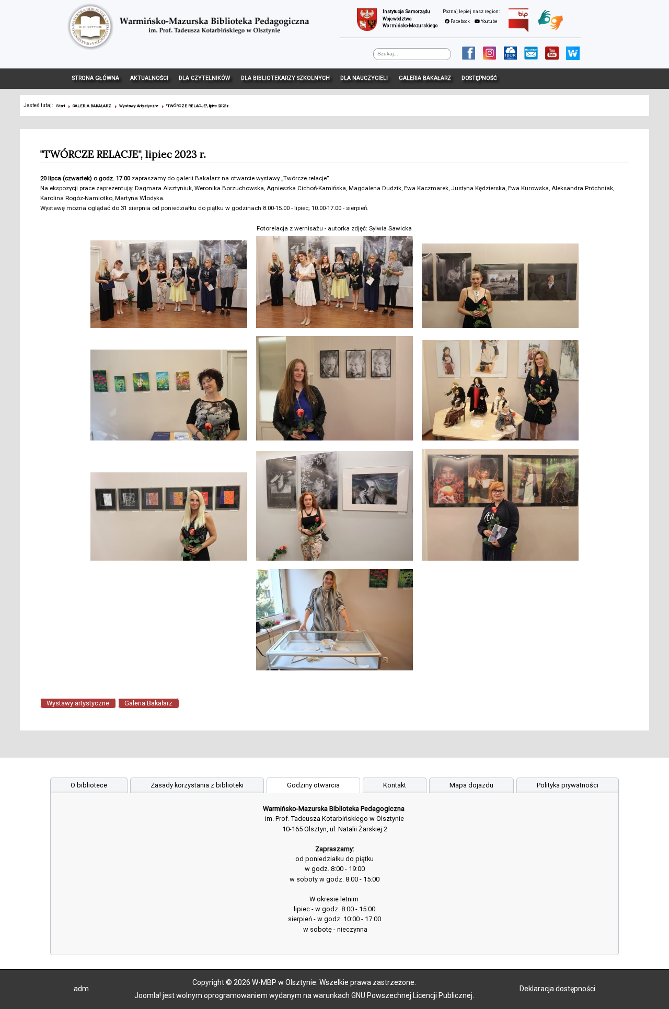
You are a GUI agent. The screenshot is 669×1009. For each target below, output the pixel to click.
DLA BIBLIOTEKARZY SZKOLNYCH (285, 78)
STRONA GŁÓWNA (95, 78)
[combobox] (412, 54)
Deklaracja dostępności (557, 988)
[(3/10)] (500, 287)
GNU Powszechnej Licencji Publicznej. (412, 995)
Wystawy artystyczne (78, 704)
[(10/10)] (334, 621)
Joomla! (147, 995)
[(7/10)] (168, 518)
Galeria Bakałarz (148, 704)
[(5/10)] (334, 390)
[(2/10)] (334, 283)
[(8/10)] (334, 507)
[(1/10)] (168, 285)
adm (81, 988)
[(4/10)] (168, 397)
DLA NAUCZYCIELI (364, 78)
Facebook (459, 21)
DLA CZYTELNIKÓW (204, 78)
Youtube (489, 21)
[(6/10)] (500, 392)
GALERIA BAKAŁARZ (425, 78)
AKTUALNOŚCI (149, 78)
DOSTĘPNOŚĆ (479, 78)
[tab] (89, 785)
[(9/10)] (500, 506)
